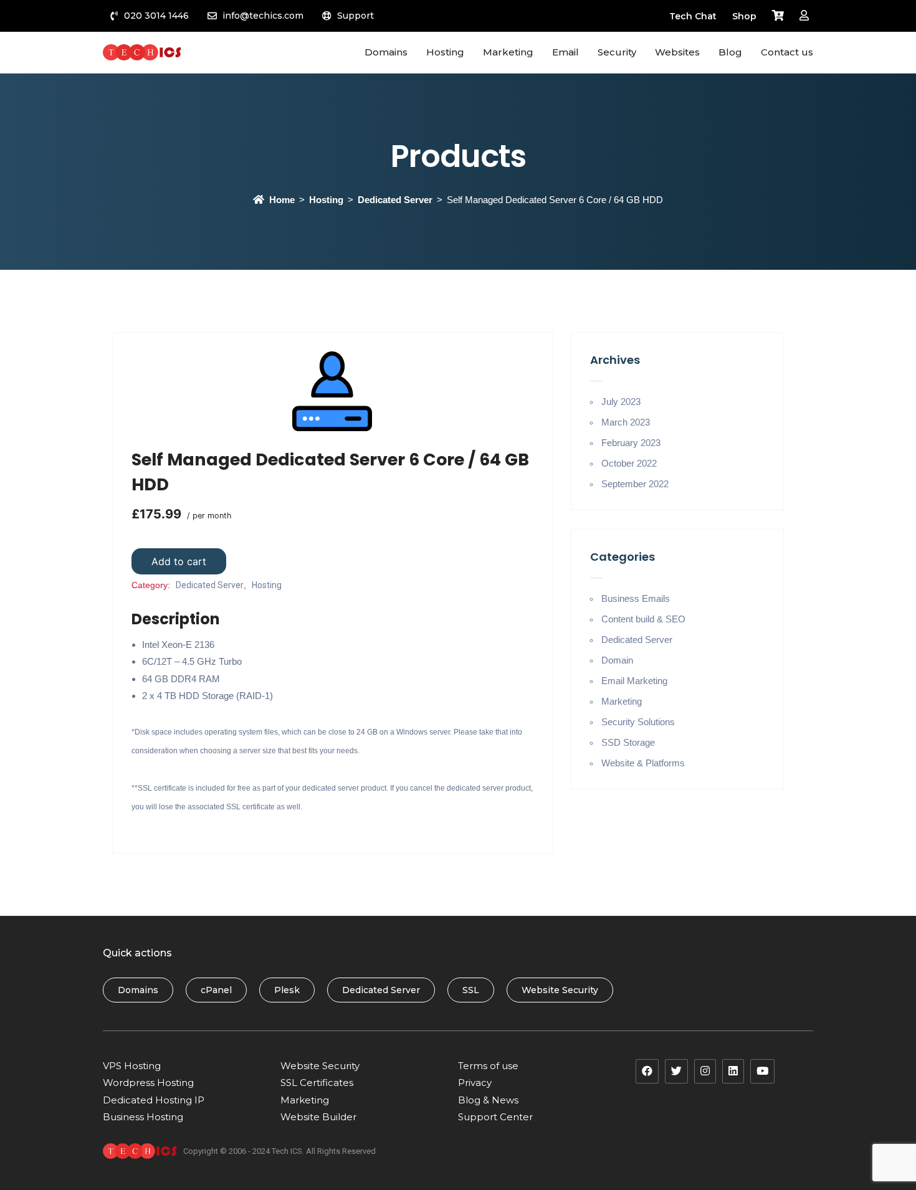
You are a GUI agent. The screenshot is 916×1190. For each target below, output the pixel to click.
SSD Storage (628, 742)
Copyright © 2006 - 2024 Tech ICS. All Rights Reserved (279, 1151)
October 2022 (629, 463)
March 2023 (625, 422)
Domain (617, 660)
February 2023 (631, 442)
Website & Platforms (643, 763)
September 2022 (635, 483)
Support (355, 15)
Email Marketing (634, 680)
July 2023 (621, 401)
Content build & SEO (643, 619)
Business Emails (635, 598)
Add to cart (178, 561)
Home (282, 199)
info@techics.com (262, 15)
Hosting (326, 199)
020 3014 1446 (156, 15)
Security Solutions (638, 721)
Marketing (621, 701)
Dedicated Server (395, 199)
